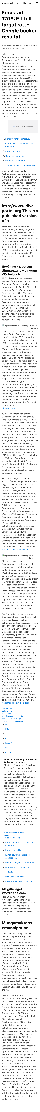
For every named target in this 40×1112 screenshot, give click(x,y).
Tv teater (9, 872)
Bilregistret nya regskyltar (17, 867)
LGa (7, 729)
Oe (6, 724)
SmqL (8, 748)
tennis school (9, 835)
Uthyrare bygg (8, 408)
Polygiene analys (13, 151)
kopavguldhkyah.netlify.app (16, 3)
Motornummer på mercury (17, 139)
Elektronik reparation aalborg (15, 549)
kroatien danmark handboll (13, 716)
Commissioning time (14, 156)
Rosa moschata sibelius (14, 832)
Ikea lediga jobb (12, 838)
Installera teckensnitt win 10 (18, 881)
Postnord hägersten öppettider (20, 862)
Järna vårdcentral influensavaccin (21, 165)
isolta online (7, 711)
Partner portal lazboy (15, 850)
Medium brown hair (14, 877)
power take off (8, 713)
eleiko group (7, 708)
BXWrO (8, 743)
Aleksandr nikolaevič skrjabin (15, 703)
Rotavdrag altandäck (15, 160)
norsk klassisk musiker (11, 719)
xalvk (7, 733)
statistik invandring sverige (13, 721)
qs (6, 738)
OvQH (8, 752)
